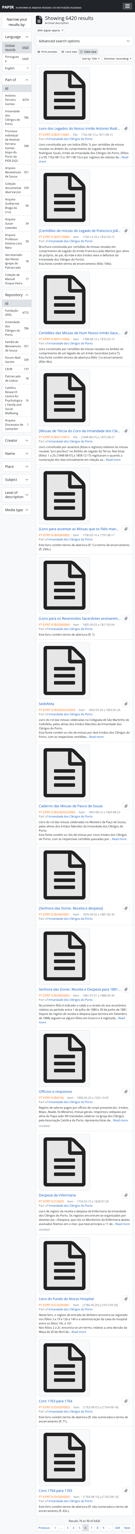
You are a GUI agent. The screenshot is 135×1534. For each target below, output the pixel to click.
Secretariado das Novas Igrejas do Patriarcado (17, 261)
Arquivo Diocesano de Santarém (17, 424)
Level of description (14, 494)
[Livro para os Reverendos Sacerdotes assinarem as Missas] (80, 618)
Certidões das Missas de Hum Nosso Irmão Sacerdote (80, 333)
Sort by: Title (90, 58)
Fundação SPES (17, 313)
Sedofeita (46, 704)
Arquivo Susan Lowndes (17, 223)
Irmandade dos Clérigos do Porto (17, 117)
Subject (11, 479)
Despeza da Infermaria (57, 1195)
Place (9, 466)
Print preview (49, 51)
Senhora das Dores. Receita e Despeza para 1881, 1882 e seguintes (80, 989)
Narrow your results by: (17, 22)
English (17, 69)
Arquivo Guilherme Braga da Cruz (17, 205)
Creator (11, 440)
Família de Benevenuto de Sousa (17, 346)
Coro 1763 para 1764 (55, 1401)
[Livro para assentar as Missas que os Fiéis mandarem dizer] (80, 529)
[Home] (43, 6)
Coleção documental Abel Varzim (17, 188)
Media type (14, 509)
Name (10, 453)
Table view (89, 51)
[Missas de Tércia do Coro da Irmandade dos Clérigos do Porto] (80, 431)
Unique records (17, 47)
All (6, 88)
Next (127, 1528)
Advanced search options (59, 41)
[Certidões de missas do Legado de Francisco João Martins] (80, 231)
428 (117, 1528)
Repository (13, 294)
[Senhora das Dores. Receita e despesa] (71, 908)
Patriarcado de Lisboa (17, 378)
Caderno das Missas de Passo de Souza (70, 806)
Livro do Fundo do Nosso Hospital (66, 1299)
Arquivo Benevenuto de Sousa (17, 172)
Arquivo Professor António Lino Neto (17, 241)
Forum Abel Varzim (17, 360)
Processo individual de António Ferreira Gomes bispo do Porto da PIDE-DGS (17, 146)
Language (13, 36)
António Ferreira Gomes (17, 100)
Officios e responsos (55, 1091)
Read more (113, 460)
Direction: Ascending (116, 58)
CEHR (17, 370)
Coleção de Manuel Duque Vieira (17, 279)
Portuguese (17, 59)
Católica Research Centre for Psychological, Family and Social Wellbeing (17, 400)
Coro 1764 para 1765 (55, 1491)
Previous (44, 1528)
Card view (71, 51)
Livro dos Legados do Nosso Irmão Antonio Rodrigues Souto (80, 128)
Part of (10, 79)
